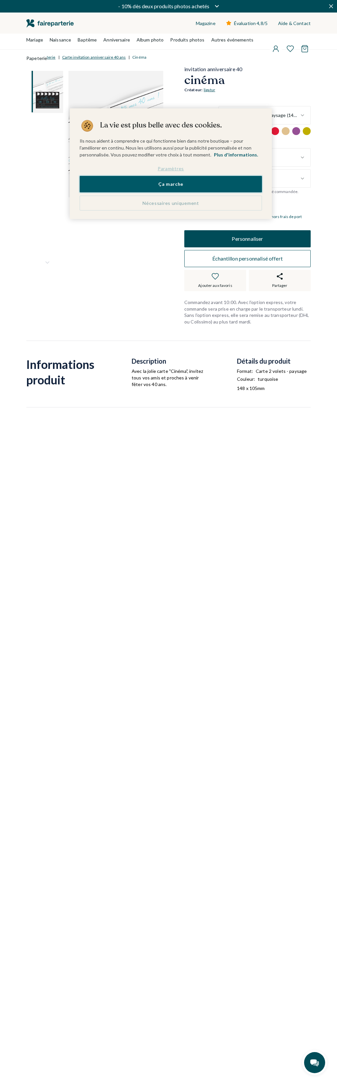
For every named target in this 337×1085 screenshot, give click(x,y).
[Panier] (305, 49)
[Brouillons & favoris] (290, 49)
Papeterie (36, 58)
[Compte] (276, 49)
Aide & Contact (294, 23)
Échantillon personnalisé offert (247, 258)
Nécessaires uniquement (171, 203)
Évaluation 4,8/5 (251, 23)
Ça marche (170, 184)
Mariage (34, 39)
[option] (275, 131)
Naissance (60, 39)
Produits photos (187, 39)
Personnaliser (247, 239)
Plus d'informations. (236, 154)
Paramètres (171, 168)
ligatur (209, 89)
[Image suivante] (47, 262)
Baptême (87, 39)
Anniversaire (116, 39)
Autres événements (232, 39)
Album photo (150, 39)
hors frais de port (286, 216)
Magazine (206, 23)
